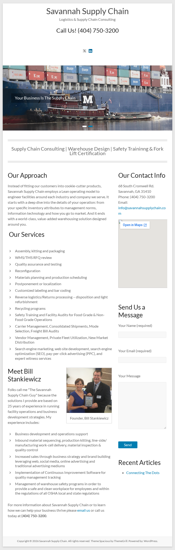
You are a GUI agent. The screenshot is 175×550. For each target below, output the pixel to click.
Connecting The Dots (143, 472)
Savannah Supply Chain (87, 11)
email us (83, 510)
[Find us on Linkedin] (90, 51)
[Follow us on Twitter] (84, 51)
